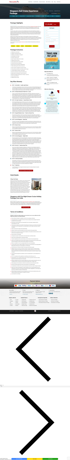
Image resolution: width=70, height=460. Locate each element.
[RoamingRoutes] (14, 2)
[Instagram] (50, 293)
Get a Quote (35, 458)
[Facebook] (49, 293)
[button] (45, 103)
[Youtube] (52, 293)
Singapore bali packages (34, 26)
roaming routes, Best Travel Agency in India (28, 201)
